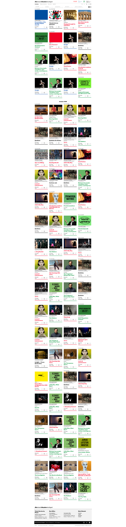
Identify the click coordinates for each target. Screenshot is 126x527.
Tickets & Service (43, 4)
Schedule (37, 4)
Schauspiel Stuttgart (84, 1)
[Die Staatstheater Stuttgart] (44, 1)
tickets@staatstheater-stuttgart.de (41, 518)
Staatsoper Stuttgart (75, 1)
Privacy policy (51, 525)
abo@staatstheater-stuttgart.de (69, 515)
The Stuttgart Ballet (80, 1)
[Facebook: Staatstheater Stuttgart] (86, 522)
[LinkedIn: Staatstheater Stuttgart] (89, 522)
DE (88, 4)
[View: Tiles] (89, 7)
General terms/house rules (42, 525)
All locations (67, 6)
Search (82, 4)
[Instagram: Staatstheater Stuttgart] (84, 522)
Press (36, 525)
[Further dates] (47, 27)
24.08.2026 (37, 6)
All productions (57, 6)
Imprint (54, 4)
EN (90, 4)
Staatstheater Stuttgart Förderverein (88, 1)
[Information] (44, 27)
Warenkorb (86, 4)
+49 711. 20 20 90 (38, 515)
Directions (80, 515)
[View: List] (90, 7)
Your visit (50, 4)
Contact (84, 4)
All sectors (47, 6)
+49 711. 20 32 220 (68, 514)
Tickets (90, 26)
